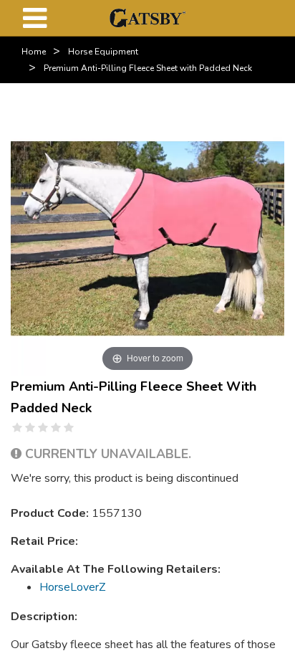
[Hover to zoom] (147, 238)
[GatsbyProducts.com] (147, 17)
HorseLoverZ (72, 587)
